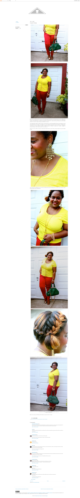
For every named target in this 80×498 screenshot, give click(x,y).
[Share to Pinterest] (36, 418)
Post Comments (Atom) (36, 482)
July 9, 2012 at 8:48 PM (35, 432)
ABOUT (17, 21)
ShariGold (33, 465)
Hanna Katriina (34, 452)
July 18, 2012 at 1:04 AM (35, 477)
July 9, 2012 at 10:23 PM (35, 438)
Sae (32, 429)
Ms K (32, 445)
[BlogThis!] (34, 418)
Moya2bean (33, 472)
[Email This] (33, 418)
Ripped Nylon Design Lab (39, 495)
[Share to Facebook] (36, 418)
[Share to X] (35, 418)
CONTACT (17, 22)
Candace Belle (34, 434)
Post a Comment (33, 479)
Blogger (47, 495)
